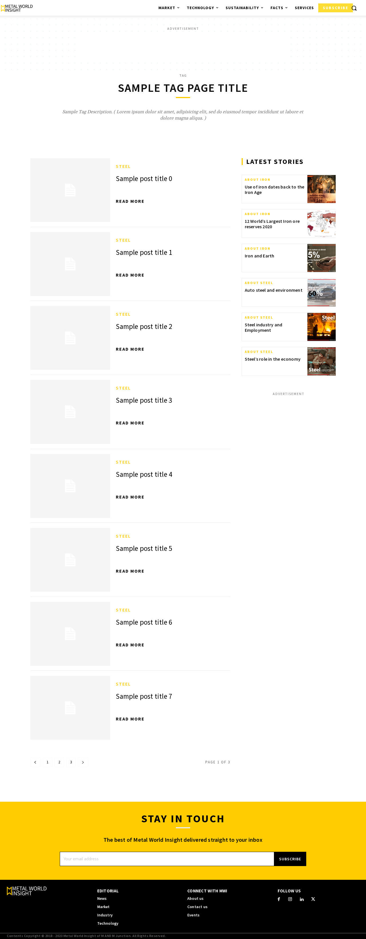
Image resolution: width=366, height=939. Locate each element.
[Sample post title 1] (70, 264)
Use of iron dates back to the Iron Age (275, 189)
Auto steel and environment (274, 290)
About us (195, 898)
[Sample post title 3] (70, 412)
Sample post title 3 (144, 400)
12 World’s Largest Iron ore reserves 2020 (272, 223)
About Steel (259, 283)
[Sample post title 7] (70, 708)
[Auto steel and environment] (321, 292)
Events (193, 915)
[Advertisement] (183, 46)
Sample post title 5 (144, 548)
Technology (108, 923)
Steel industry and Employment (264, 327)
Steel (123, 166)
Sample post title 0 (144, 178)
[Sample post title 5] (70, 560)
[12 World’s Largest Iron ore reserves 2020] (321, 223)
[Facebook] (278, 899)
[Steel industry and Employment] (321, 327)
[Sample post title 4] (70, 486)
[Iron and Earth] (321, 258)
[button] (354, 8)
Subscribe (290, 858)
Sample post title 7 (144, 696)
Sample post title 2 (144, 326)
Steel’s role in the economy (273, 359)
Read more (130, 201)
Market (103, 906)
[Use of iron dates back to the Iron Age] (321, 189)
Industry (105, 915)
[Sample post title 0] (70, 190)
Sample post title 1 (144, 252)
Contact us (197, 906)
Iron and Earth (259, 256)
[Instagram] (290, 899)
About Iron (257, 179)
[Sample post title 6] (70, 634)
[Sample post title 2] (70, 338)
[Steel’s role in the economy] (321, 361)
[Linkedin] (301, 899)
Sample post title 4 (144, 474)
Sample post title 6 (144, 622)
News (102, 898)
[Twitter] (313, 899)
